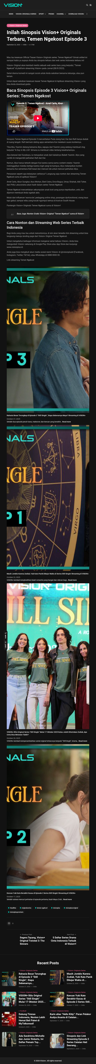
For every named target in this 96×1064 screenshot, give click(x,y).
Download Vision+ (76, 14)
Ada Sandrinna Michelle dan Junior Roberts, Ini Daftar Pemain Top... (31, 1039)
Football (23, 1011)
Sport (41, 14)
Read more (66, 422)
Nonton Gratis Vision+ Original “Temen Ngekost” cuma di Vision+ (55, 213)
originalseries (26, 908)
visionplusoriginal (72, 908)
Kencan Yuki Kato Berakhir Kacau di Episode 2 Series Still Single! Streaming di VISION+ (41, 893)
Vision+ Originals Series (26, 14)
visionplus (56, 908)
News (11, 14)
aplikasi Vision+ (29, 177)
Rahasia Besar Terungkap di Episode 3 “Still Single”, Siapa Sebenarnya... (32, 978)
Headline (13, 908)
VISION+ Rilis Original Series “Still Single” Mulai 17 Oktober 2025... (32, 998)
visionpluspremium (16, 912)
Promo (51, 14)
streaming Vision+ (73, 81)
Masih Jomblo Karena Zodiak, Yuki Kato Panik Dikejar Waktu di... (79, 977)
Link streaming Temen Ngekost (20, 260)
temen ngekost (42, 908)
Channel (60, 14)
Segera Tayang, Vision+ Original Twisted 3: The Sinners (32, 940)
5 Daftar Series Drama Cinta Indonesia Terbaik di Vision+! (63, 940)
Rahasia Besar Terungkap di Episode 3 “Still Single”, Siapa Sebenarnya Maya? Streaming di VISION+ (46, 415)
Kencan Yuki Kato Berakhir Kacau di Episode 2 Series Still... (79, 998)
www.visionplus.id (15, 247)
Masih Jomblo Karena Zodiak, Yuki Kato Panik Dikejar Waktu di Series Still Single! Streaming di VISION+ (48, 574)
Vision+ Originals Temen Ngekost (31, 205)
